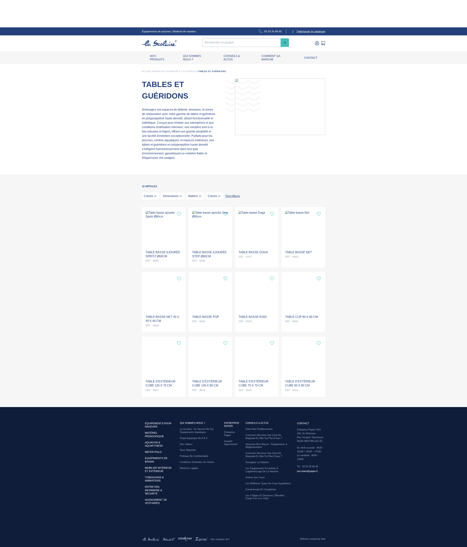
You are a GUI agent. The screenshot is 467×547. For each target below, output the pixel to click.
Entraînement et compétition (261, 489)
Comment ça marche (270, 57)
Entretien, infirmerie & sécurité (153, 490)
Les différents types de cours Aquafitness (268, 483)
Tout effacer (232, 196)
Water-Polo (153, 451)
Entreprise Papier (229, 434)
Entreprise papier (231, 424)
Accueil (147, 71)
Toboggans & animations (154, 479)
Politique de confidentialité (194, 456)
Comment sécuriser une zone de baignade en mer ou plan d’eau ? (264, 437)
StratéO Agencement (230, 443)
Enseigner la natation (257, 462)
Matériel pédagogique (154, 434)
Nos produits (157, 57)
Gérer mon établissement (259, 429)
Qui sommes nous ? (192, 57)
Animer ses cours (255, 477)
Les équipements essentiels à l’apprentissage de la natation (262, 470)
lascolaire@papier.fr (307, 471)
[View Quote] (323, 43)
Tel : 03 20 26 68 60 (307, 466)
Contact (310, 57)
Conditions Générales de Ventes (197, 462)
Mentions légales (189, 468)
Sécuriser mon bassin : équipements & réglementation (266, 446)
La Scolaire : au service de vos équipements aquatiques (197, 431)
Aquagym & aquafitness (154, 444)
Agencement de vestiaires (156, 501)
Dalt (323, 539)
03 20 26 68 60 (273, 31)
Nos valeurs (186, 444)
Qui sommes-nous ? (192, 423)
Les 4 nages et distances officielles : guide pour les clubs (266, 497)
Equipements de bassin (156, 460)
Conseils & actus (231, 57)
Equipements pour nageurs (158, 425)
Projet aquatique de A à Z (193, 438)
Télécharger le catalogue (310, 31)
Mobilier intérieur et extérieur (175, 71)
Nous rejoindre (188, 450)
